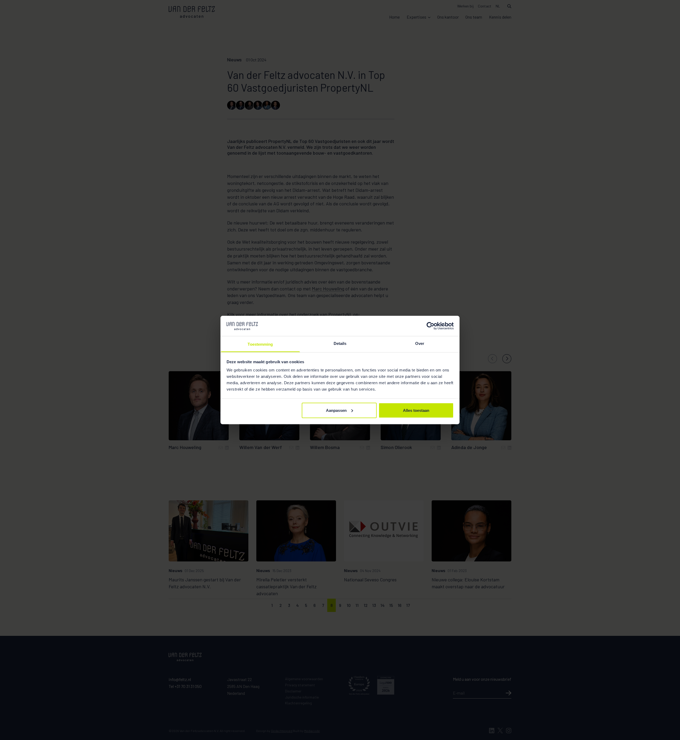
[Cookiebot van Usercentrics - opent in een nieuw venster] (430, 326)
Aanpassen (336, 410)
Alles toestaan (416, 410)
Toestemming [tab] (260, 344)
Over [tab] (419, 343)
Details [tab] (340, 343)
